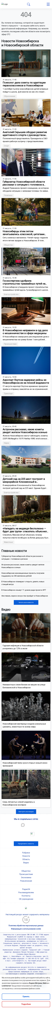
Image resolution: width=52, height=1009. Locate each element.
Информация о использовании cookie (26, 929)
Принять (26, 996)
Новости (26, 856)
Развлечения (26, 881)
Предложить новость (26, 844)
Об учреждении (26, 899)
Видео (26, 862)
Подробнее (26, 1004)
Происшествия (26, 874)
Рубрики (26, 853)
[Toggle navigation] (48, 4)
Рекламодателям (26, 892)
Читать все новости (26, 602)
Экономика (26, 877)
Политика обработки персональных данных (26, 926)
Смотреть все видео (26, 812)
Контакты (26, 896)
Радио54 (26, 889)
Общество (26, 871)
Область (26, 859)
